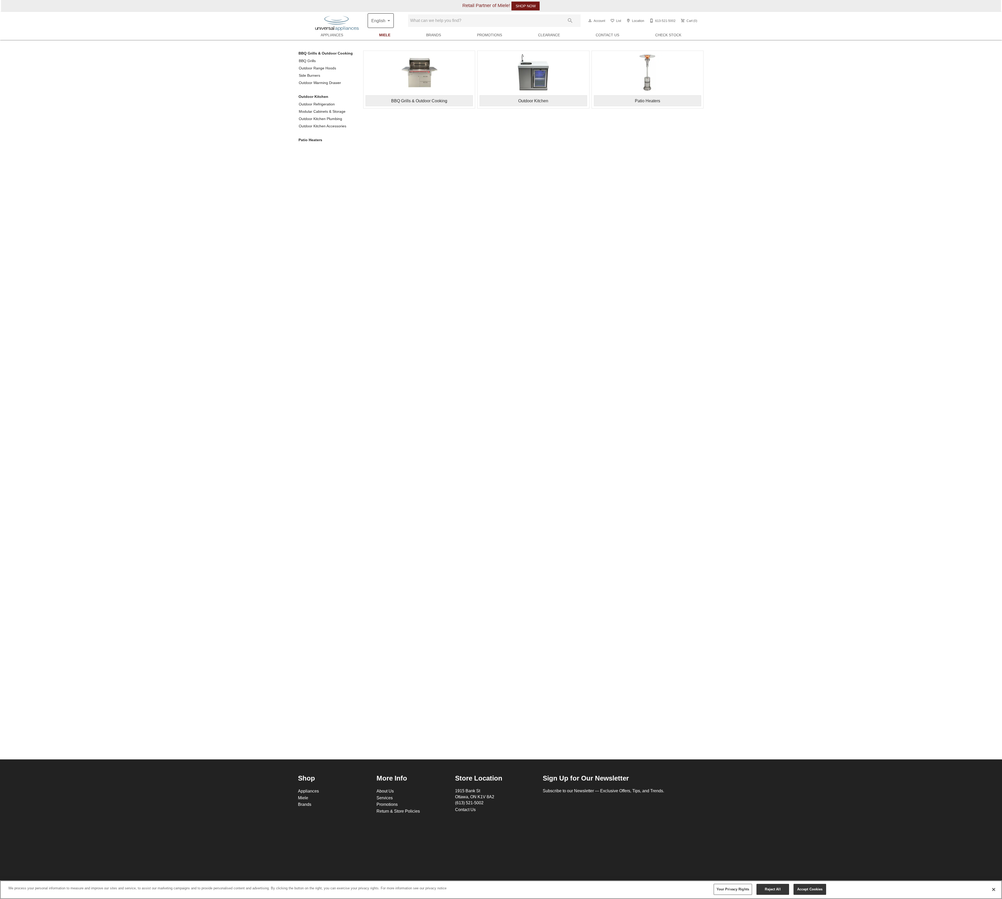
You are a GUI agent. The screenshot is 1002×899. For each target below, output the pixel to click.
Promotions (489, 35)
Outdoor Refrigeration (317, 104)
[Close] (993, 889)
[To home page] (337, 20)
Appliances (332, 35)
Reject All (772, 889)
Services (385, 797)
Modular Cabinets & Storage (322, 111)
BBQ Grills (307, 61)
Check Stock (668, 35)
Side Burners (309, 75)
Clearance (549, 35)
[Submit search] (570, 20)
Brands (433, 35)
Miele (384, 35)
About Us (385, 791)
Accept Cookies (810, 889)
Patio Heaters (310, 140)
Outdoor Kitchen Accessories (322, 126)
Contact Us (607, 35)
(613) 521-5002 (469, 802)
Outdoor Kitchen (313, 96)
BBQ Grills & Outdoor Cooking (326, 53)
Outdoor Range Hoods (317, 68)
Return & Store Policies (398, 811)
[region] (501, 889)
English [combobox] (378, 20)
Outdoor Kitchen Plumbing (320, 119)
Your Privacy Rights (733, 889)
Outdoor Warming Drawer (320, 83)
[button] (590, 20)
